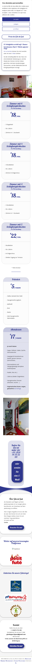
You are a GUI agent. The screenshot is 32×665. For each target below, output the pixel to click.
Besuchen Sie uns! (16, 527)
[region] (16, 16)
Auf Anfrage (17, 388)
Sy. (16, 663)
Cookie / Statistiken (19, 661)
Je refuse (16, 29)
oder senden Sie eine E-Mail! (17, 471)
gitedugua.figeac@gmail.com (16, 634)
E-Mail (13, 53)
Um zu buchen (8, 51)
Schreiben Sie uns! (16, 646)
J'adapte (16, 24)
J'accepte (16, 19)
